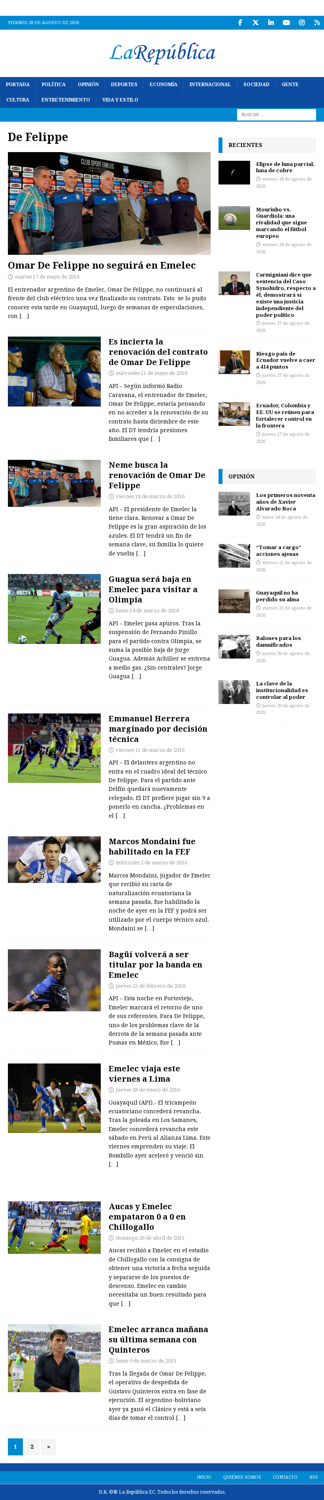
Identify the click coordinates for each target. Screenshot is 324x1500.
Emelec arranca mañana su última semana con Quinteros (158, 1339)
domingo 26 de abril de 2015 (150, 1238)
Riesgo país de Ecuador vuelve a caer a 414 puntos (285, 360)
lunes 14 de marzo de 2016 (147, 611)
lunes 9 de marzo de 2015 (146, 1361)
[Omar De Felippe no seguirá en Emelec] (109, 203)
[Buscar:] (276, 114)
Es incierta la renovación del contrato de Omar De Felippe (158, 351)
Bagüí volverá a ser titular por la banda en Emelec (155, 964)
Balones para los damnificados (278, 641)
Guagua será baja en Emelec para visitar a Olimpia (153, 589)
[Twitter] (255, 23)
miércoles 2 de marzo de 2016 (151, 863)
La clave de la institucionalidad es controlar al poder (282, 690)
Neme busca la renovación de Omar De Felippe (157, 475)
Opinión (88, 84)
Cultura (17, 100)
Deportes (124, 84)
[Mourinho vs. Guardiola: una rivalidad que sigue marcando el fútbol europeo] (234, 218)
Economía (163, 84)
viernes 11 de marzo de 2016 (150, 750)
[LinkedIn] (271, 23)
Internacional (210, 84)
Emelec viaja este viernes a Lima (144, 1073)
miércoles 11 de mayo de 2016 (151, 373)
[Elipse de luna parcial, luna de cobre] (234, 172)
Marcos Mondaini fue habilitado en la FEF (152, 846)
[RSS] (317, 23)
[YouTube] (286, 23)
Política (54, 84)
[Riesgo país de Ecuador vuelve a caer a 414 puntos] (234, 362)
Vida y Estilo (120, 100)
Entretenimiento (65, 100)
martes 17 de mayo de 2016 (47, 277)
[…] (24, 316)
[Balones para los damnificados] (234, 647)
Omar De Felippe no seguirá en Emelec (102, 264)
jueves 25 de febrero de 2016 (150, 986)
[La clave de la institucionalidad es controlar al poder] (234, 692)
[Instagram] (302, 23)
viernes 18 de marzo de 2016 (150, 496)
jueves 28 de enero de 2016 (148, 1090)
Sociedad (256, 84)
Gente (290, 84)
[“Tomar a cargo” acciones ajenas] (234, 556)
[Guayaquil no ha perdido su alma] (234, 601)
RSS (313, 1477)
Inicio (204, 1477)
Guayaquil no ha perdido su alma (277, 596)
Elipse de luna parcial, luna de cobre (285, 167)
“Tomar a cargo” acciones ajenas (278, 550)
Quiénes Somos (242, 1477)
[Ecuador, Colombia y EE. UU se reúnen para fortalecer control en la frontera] (234, 414)
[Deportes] (54, 372)
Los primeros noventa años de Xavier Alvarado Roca (285, 501)
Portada (18, 84)
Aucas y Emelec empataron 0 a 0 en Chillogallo (147, 1216)
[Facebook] (240, 23)
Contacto (285, 1477)
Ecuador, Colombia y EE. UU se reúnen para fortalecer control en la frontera (285, 415)
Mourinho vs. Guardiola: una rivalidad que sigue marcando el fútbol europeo (281, 223)
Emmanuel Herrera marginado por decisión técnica (158, 728)
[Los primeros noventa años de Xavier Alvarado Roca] (234, 504)
